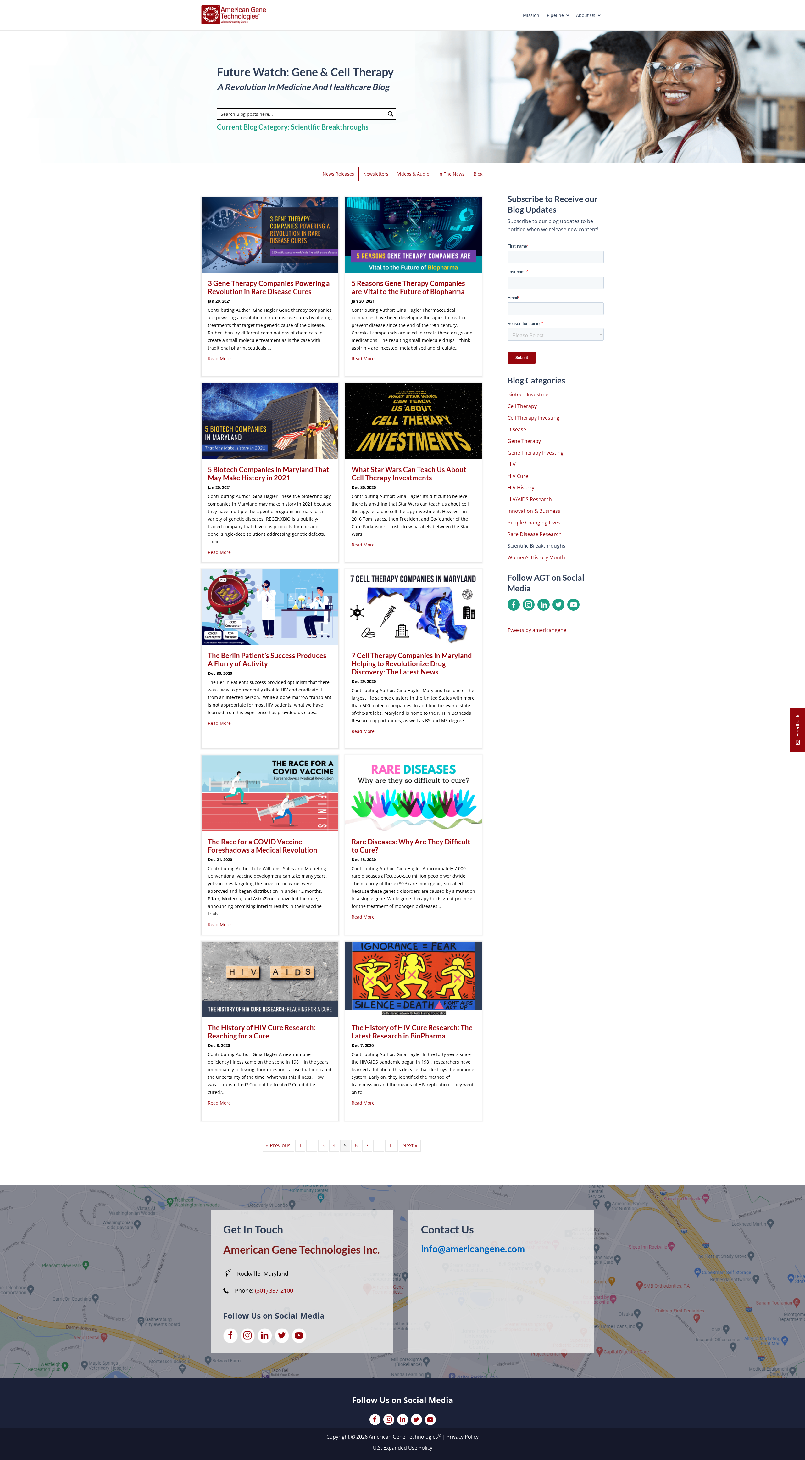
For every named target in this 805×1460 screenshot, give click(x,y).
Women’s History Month (536, 557)
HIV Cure (518, 476)
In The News (451, 174)
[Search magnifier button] (390, 114)
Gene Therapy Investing (536, 452)
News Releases (338, 174)
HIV (512, 464)
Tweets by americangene (537, 630)
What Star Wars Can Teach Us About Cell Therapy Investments (409, 473)
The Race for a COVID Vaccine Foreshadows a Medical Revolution (262, 845)
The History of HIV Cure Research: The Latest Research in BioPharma (412, 1031)
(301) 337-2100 (274, 1290)
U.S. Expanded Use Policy (402, 1447)
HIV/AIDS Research (530, 499)
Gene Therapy (524, 441)
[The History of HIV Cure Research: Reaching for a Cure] (270, 979)
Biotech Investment (530, 394)
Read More (219, 358)
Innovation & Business (534, 510)
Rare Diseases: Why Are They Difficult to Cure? (411, 845)
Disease (517, 429)
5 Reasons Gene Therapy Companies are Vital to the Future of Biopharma (408, 287)
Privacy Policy (463, 1436)
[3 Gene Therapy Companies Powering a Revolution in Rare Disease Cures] (270, 234)
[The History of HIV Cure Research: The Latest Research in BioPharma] (413, 979)
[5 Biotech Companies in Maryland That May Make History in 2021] (270, 420)
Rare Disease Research (535, 534)
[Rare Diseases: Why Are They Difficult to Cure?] (413, 792)
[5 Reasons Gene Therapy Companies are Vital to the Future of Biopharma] (413, 234)
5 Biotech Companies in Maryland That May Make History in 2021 (268, 473)
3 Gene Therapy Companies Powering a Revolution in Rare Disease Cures (269, 287)
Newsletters (375, 174)
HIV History (521, 487)
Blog (478, 174)
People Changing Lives (534, 522)
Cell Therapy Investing (533, 417)
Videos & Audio (413, 174)
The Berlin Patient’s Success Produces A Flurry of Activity (267, 659)
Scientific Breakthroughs (536, 545)
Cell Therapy (522, 406)
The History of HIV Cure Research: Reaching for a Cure (262, 1031)
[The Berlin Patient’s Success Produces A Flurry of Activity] (270, 606)
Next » (409, 1145)
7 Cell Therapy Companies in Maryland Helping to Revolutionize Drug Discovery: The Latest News (412, 663)
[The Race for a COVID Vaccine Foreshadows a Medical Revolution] (270, 792)
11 (391, 1145)
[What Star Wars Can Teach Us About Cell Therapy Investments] (413, 420)
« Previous (278, 1145)
